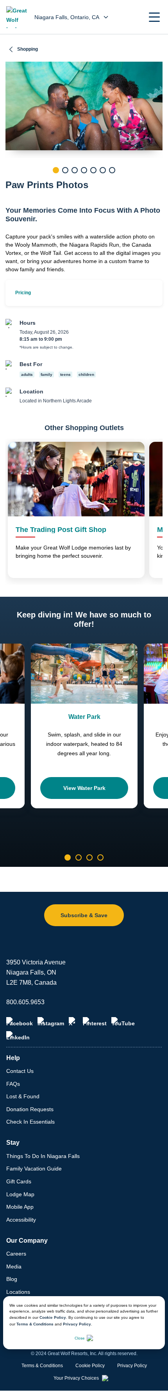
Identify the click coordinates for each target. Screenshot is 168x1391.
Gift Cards (18, 1181)
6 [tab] (103, 170)
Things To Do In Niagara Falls (43, 1156)
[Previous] (11, 183)
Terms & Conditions (35, 1324)
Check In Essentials (30, 1122)
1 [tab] (56, 170)
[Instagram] (51, 1021)
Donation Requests (30, 1109)
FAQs (13, 1084)
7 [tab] (112, 170)
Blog (11, 1279)
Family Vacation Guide (34, 1168)
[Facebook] (19, 1021)
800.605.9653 (25, 1002)
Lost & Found (22, 1096)
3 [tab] (74, 170)
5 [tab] (93, 170)
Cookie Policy (52, 1317)
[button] (154, 17)
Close (80, 1338)
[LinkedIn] (18, 1036)
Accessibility (21, 1220)
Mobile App (20, 1207)
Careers (16, 1253)
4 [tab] (84, 170)
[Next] (157, 183)
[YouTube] (123, 1021)
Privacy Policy (77, 1324)
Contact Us (20, 1071)
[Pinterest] (95, 1021)
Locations (18, 1292)
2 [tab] (65, 170)
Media (13, 1266)
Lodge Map (20, 1194)
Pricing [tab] (23, 292)
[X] (73, 1021)
